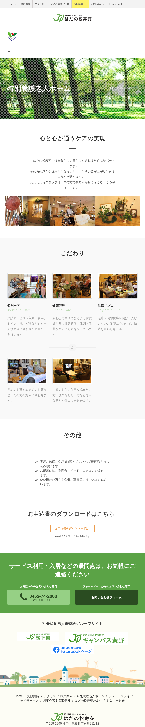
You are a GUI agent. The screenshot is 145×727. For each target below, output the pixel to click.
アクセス (39, 4)
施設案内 (25, 4)
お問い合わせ (98, 4)
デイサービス (29, 700)
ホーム (13, 4)
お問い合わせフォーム (106, 597)
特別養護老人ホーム (90, 696)
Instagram (114, 4)
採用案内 (78, 4)
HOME (110, 88)
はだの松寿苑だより (59, 4)
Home (19, 696)
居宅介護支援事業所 (56, 700)
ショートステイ (119, 696)
